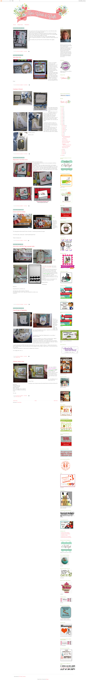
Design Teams (20, 24)
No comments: (25, 153)
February (63, 152)
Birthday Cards (18, 357)
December (64, 125)
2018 (62, 113)
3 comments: (25, 51)
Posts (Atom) (19, 402)
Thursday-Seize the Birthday (65, 533)
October (63, 128)
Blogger (47, 679)
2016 (62, 116)
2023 (62, 107)
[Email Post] (28, 51)
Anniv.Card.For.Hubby (19, 212)
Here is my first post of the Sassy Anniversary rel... (66, 137)
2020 (62, 110)
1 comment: (25, 240)
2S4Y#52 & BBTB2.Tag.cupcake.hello (23, 246)
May (63, 135)
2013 (62, 120)
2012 (62, 121)
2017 (62, 114)
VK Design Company (22, 676)
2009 (62, 155)
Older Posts (56, 400)
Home (36, 400)
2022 (62, 109)
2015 (62, 117)
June (63, 133)
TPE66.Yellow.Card (18, 361)
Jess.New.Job (17, 57)
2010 (62, 124)
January (63, 153)
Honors (14, 24)
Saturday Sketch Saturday (65, 532)
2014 (62, 118)
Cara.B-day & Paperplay (20, 310)
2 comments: (25, 205)
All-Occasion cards (18, 396)
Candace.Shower (18, 89)
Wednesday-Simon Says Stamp (66, 537)
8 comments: (26, 304)
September (64, 129)
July (63, 132)
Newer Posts (15, 400)
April (63, 149)
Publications (27, 24)
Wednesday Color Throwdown (66, 536)
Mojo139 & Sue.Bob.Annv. (20, 159)
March (63, 150)
